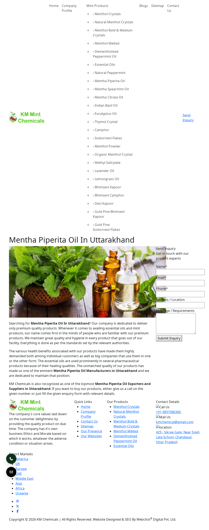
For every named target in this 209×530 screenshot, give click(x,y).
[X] (18, 506)
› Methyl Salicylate (106, 162)
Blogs (143, 5)
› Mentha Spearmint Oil (111, 89)
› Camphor (101, 130)
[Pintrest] (18, 501)
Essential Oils (123, 446)
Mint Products (97, 5)
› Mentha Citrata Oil (108, 97)
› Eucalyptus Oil (105, 113)
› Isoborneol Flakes (107, 138)
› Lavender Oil (103, 170)
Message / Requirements (175, 310)
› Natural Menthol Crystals (113, 22)
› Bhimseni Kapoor (107, 187)
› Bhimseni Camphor (108, 195)
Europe (21, 468)
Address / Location (170, 299)
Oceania (22, 493)
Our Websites (91, 436)
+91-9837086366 (168, 412)
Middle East (24, 478)
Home (54, 5)
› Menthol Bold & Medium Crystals (112, 32)
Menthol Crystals (126, 406)
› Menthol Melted (106, 43)
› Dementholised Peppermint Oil (105, 54)
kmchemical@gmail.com (174, 422)
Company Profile (69, 8)
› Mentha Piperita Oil (109, 81)
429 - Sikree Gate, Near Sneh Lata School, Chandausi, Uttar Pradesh (178, 437)
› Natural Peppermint (109, 72)
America (22, 459)
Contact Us (173, 8)
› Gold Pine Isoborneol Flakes (106, 227)
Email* (161, 277)
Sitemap (157, 5)
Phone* (162, 288)
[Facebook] (18, 511)
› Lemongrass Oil (106, 179)
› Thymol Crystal (105, 121)
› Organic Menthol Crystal (112, 154)
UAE (19, 473)
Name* (161, 266)
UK (18, 464)
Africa (20, 488)
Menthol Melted (125, 431)
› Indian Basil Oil (105, 105)
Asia (19, 483)
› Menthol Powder (107, 146)
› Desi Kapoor (103, 203)
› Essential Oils (104, 64)
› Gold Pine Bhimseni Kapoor (109, 214)
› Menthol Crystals (107, 14)
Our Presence (91, 431)
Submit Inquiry (169, 338)
